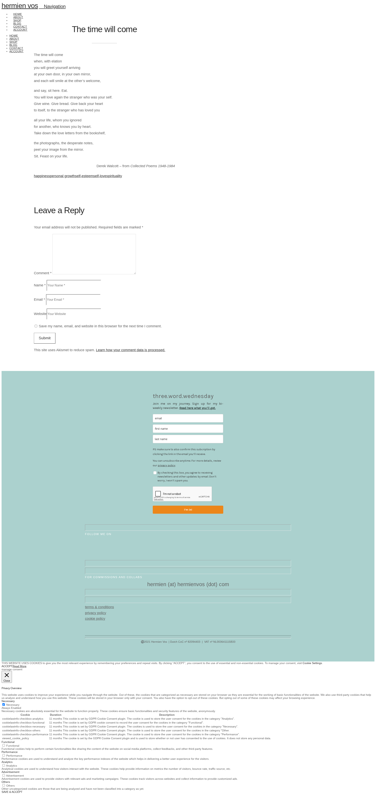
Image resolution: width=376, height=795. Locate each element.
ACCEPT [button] (7, 666)
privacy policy (166, 465)
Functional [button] (8, 742)
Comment (43, 273)
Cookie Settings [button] (312, 663)
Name (40, 285)
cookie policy (95, 619)
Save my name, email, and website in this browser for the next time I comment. (100, 326)
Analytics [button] (7, 761)
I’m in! (188, 509)
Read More (19, 666)
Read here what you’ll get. (197, 408)
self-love (99, 176)
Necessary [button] (8, 701)
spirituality (114, 176)
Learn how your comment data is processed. (130, 350)
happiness (42, 176)
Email (39, 299)
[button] (52, 6)
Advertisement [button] (10, 771)
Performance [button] (10, 751)
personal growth (62, 176)
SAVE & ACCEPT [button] (12, 791)
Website (40, 314)
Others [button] (6, 781)
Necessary (12, 704)
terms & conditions (99, 607)
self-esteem (84, 176)
